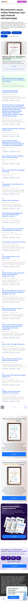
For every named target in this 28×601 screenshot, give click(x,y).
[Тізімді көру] (14, 526)
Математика (5, 32)
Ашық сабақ (16, 32)
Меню (3, 599)
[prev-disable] (2, 407)
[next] (25, 407)
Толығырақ (14, 66)
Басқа (3, 36)
